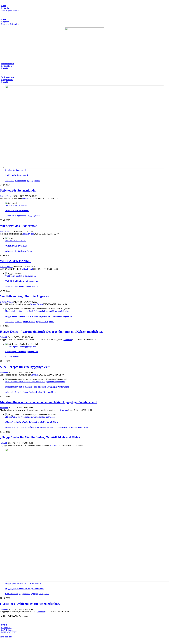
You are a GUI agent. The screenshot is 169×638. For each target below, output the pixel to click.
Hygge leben (20, 180)
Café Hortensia (33, 427)
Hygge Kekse (42, 321)
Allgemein (9, 180)
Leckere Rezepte (12, 357)
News (29, 251)
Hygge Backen (29, 321)
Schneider (4, 337)
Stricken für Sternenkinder (16, 170)
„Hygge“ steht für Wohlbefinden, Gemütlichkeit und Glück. (30, 417)
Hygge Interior (31, 286)
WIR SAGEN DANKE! (15, 241)
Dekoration (19, 286)
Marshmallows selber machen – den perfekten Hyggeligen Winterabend (35, 382)
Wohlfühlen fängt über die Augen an (20, 276)
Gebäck (18, 321)
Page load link (6, 637)
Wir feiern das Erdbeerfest (16, 205)
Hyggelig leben (33, 180)
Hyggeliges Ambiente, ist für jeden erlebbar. (23, 583)
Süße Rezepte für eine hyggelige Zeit (20, 346)
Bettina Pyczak (6, 196)
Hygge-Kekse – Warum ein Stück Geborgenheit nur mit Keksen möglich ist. (37, 311)
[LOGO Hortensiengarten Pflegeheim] (84, 29)
